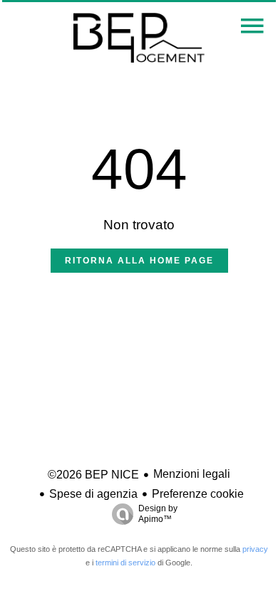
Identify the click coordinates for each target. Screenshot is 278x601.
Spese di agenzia (93, 494)
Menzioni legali (191, 474)
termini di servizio (125, 562)
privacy (255, 549)
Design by (157, 513)
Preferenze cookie (198, 494)
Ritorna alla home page (139, 261)
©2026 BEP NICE (93, 475)
